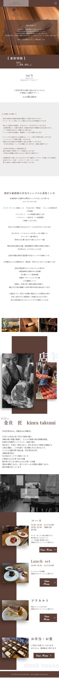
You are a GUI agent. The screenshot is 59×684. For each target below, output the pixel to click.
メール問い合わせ (29, 96)
